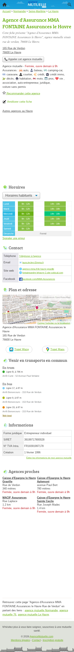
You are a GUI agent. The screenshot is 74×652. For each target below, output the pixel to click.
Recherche (69, 4)
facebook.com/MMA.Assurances (38, 279)
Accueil (4, 4)
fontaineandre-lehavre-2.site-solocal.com (42, 272)
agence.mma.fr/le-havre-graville (38, 269)
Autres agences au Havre (17, 111)
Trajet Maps (57, 349)
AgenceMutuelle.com (41, 636)
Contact (36, 640)
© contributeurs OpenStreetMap (55, 297)
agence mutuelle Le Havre (33, 614)
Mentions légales (20, 640)
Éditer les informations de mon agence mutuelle (49, 458)
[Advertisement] (37, 559)
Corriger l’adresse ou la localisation (53, 323)
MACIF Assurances (14, 497)
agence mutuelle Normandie (41, 610)
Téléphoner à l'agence (30, 256)
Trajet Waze (21, 349)
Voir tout (7, 415)
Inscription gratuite (53, 640)
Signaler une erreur (13, 238)
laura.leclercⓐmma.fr (33, 262)
